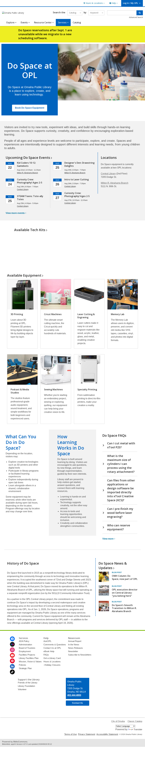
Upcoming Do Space (28, 157)
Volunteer (22, 689)
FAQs (46, 655)
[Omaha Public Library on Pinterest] (12, 660)
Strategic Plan (25, 668)
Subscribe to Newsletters (79, 655)
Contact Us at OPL (52, 648)
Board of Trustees (27, 648)
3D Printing (17, 314)
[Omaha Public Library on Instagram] (12, 649)
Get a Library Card (52, 658)
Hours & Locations (52, 661)
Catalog (77, 22)
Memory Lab (117, 314)
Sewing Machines (53, 389)
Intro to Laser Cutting (76, 179)
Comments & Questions (54, 644)
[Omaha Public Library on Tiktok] (12, 671)
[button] (93, 3)
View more (15, 213)
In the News (73, 644)
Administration (25, 644)
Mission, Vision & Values (30, 661)
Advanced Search (136, 17)
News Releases (75, 648)
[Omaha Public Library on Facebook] (12, 638)
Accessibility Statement (107, 734)
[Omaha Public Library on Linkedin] (12, 666)
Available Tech (29, 229)
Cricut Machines (53, 314)
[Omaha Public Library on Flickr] (12, 644)
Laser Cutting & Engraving (86, 316)
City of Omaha (118, 721)
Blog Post (117, 572)
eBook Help (48, 651)
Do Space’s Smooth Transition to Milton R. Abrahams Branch (124, 608)
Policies (22, 665)
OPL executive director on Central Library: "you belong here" (124, 592)
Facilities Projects (27, 655)
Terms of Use (70, 734)
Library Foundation (26, 686)
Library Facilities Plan (29, 658)
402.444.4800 (74, 695)
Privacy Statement (86, 734)
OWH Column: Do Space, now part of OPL (124, 577)
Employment (25, 651)
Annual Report (74, 641)
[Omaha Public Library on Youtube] (12, 655)
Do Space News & (113, 565)
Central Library (108, 173)
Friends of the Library (27, 682)
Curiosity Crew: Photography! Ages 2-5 (29, 181)
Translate (138, 729)
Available (24, 275)
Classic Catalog (135, 721)
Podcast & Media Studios (20, 391)
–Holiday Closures (51, 665)
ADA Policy (24, 641)
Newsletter (73, 651)
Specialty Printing (87, 389)
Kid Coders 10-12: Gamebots (26, 164)
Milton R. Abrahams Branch (114, 183)
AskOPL (47, 641)
